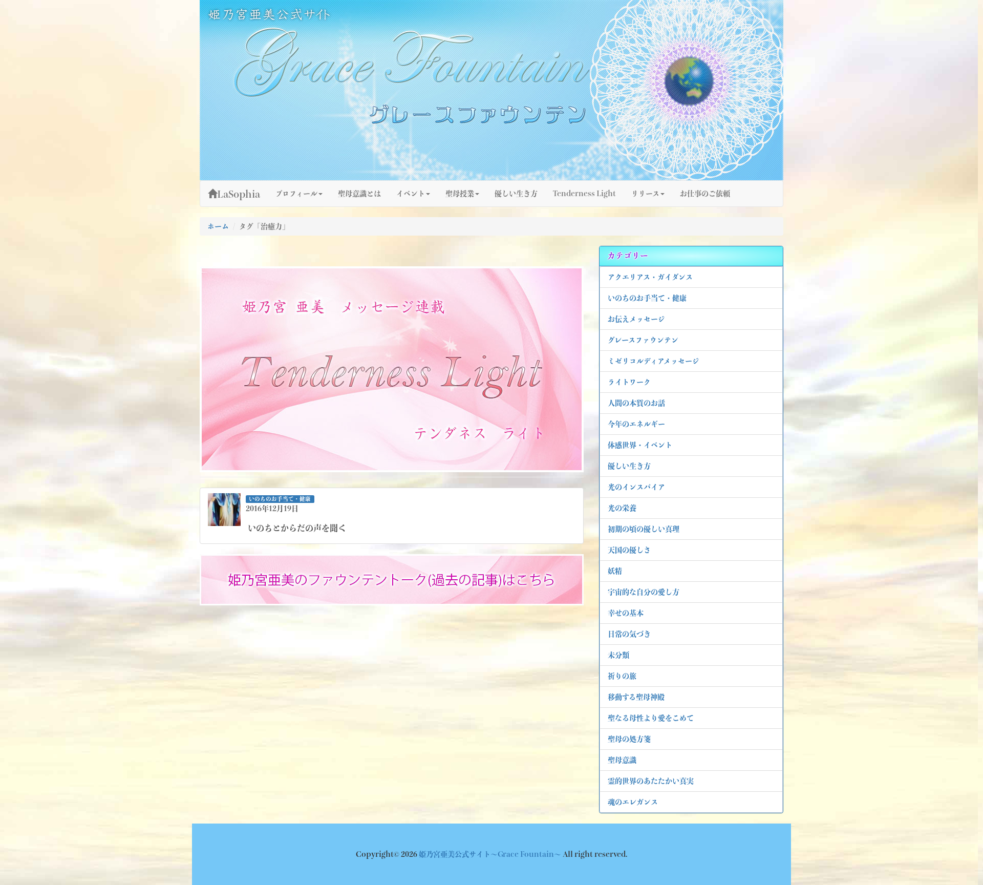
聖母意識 (622, 760)
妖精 (615, 571)
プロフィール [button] (296, 193)
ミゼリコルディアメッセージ (653, 361)
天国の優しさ (629, 550)
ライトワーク (629, 382)
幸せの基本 (626, 613)
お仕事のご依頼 (705, 193)
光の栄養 (622, 508)
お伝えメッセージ (636, 319)
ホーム (218, 226)
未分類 (618, 655)
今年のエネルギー (636, 424)
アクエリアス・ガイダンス (650, 277)
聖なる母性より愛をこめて (651, 718)
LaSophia (238, 194)
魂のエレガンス (633, 802)
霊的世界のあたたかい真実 (651, 781)
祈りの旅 (622, 676)
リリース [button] (645, 193)
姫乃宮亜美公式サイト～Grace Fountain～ (491, 854)
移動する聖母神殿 (636, 697)
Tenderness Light (584, 193)
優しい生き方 (629, 466)
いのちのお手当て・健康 (647, 298)
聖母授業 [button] (459, 193)
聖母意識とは (359, 193)
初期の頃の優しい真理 (643, 529)
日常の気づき (629, 634)
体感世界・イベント (640, 445)
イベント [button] (410, 193)
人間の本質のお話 (636, 403)
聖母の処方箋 (629, 739)
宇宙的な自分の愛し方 (643, 592)
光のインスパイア (636, 487)
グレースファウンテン (643, 340)
